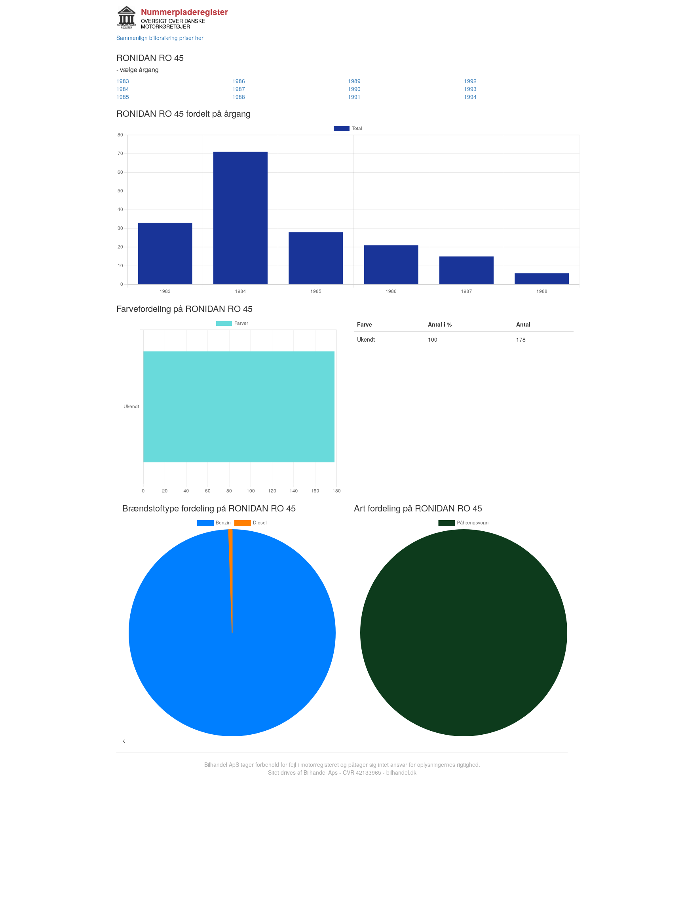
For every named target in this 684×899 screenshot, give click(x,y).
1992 (470, 81)
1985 (122, 97)
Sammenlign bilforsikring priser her (159, 38)
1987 (238, 89)
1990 (354, 89)
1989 (354, 81)
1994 (470, 97)
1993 (470, 89)
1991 (354, 97)
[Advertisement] (342, 835)
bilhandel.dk (401, 772)
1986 (238, 81)
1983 (122, 81)
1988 (238, 97)
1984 (122, 89)
